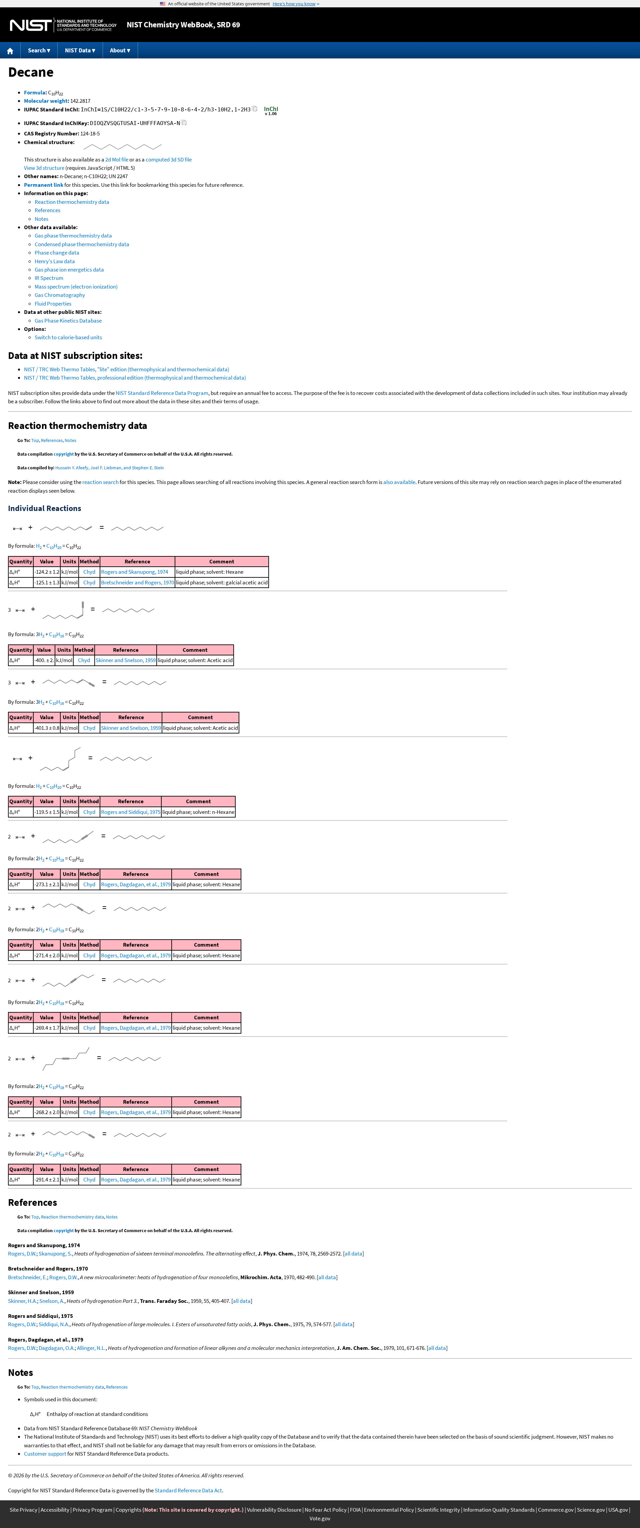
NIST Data (78, 50)
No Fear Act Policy (326, 1509)
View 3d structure (44, 167)
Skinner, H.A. (22, 1301)
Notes (41, 218)
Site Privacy (23, 1509)
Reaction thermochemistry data (72, 201)
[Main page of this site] (10, 50)
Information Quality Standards (499, 1509)
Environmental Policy (389, 1509)
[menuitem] (10, 50)
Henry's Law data (55, 261)
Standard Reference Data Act (188, 1490)
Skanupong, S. (55, 1253)
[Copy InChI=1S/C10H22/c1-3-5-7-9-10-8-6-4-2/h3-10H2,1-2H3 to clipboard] (254, 110)
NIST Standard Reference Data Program (162, 393)
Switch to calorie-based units (68, 337)
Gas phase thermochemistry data (73, 235)
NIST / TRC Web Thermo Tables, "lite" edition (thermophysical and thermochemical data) (126, 369)
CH (53, 545)
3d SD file (181, 159)
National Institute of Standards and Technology (63, 24)
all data (353, 1253)
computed (158, 159)
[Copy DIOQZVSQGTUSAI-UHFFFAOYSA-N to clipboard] (184, 124)
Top (35, 440)
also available (399, 482)
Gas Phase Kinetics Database (68, 320)
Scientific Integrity (438, 1509)
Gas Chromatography (60, 295)
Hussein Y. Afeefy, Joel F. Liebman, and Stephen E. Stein (109, 468)
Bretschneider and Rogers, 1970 (137, 582)
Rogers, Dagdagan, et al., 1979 (136, 884)
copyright (64, 454)
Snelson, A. (51, 1301)
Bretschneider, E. (27, 1277)
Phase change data (57, 252)
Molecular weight (46, 100)
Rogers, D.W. (22, 1253)
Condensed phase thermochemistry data (82, 244)
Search (37, 50)
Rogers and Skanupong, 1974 (134, 571)
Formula (34, 92)
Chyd (89, 571)
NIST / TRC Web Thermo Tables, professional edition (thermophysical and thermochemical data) (135, 377)
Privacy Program (92, 1509)
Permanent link (43, 184)
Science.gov (591, 1509)
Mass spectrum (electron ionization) (76, 286)
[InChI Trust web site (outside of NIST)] (271, 114)
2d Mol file (116, 159)
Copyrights (128, 1509)
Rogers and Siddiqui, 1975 (130, 812)
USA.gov (618, 1509)
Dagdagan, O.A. (57, 1348)
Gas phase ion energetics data (69, 269)
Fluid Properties (53, 303)
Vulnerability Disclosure (274, 1509)
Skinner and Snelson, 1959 (126, 660)
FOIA (355, 1509)
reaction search (100, 482)
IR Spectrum (49, 278)
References (47, 210)
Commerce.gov (556, 1509)
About (118, 50)
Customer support (45, 1453)
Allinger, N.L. (91, 1348)
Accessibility (55, 1509)
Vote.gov (320, 1518)
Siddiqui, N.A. (54, 1324)
